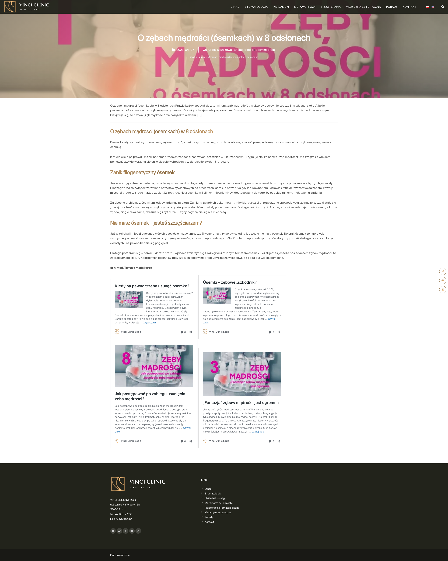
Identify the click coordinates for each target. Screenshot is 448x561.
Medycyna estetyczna (363, 6)
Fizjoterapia (331, 6)
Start (192, 57)
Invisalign (281, 6)
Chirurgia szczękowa (217, 49)
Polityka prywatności (120, 555)
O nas (234, 6)
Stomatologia (256, 6)
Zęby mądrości (266, 49)
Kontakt (409, 6)
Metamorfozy (305, 6)
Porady (392, 6)
